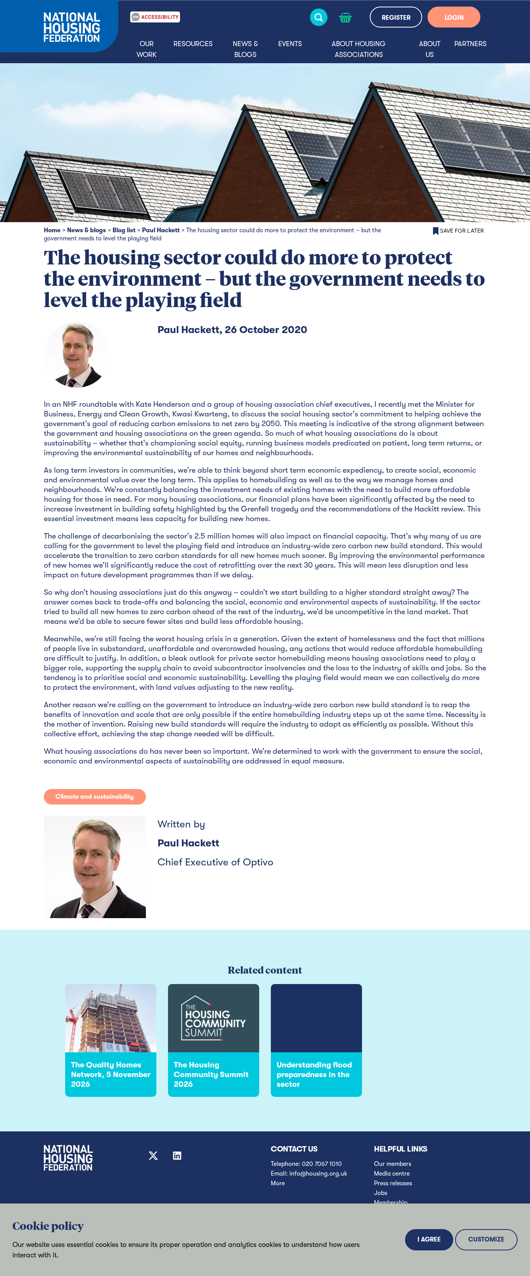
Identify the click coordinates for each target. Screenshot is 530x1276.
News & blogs (245, 49)
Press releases (393, 1183)
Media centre (392, 1173)
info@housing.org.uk (318, 1173)
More (278, 1183)
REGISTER (396, 17)
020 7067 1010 (322, 1163)
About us (429, 49)
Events (290, 44)
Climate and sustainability (94, 796)
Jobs (380, 1193)
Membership (390, 1202)
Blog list (124, 230)
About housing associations (359, 49)
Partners (470, 44)
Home (52, 230)
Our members (392, 1163)
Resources (193, 44)
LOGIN (454, 17)
